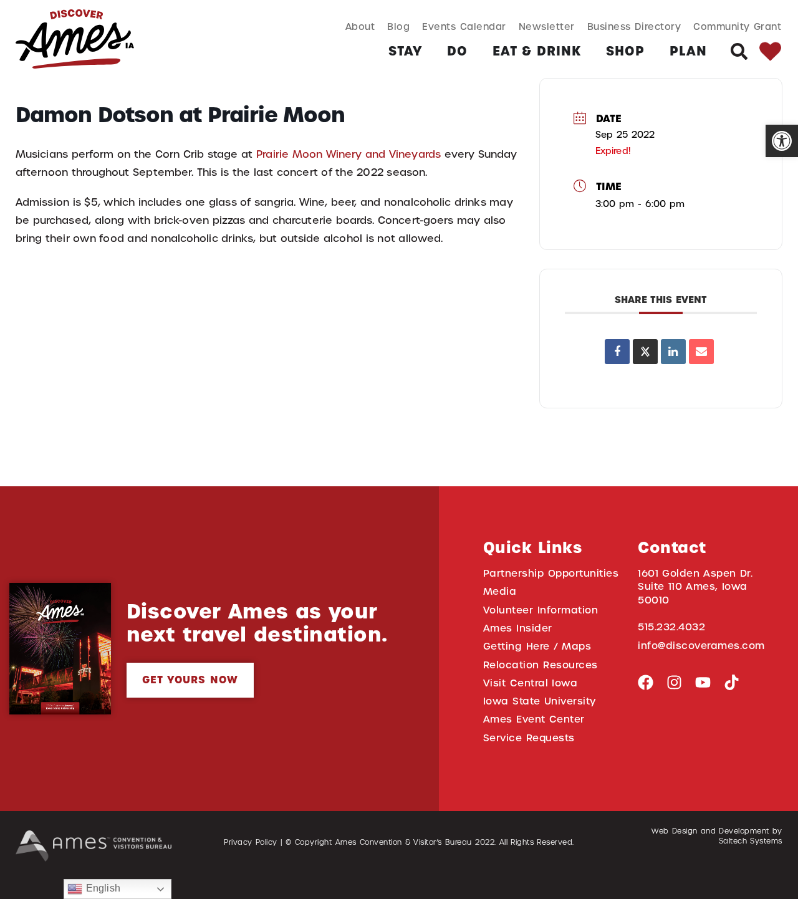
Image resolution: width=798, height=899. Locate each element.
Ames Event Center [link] (534, 719)
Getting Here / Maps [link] (537, 646)
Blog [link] (398, 26)
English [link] (101, 888)
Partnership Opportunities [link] (550, 573)
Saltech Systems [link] (750, 841)
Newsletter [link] (547, 26)
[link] (782, 141)
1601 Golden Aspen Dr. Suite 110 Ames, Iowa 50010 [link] (695, 587)
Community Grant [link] (737, 26)
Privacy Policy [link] (250, 842)
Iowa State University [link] (539, 701)
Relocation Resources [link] (540, 664)
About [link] (360, 26)
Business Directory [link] (634, 26)
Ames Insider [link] (517, 628)
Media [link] (500, 591)
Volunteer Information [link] (540, 610)
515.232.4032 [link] (671, 626)
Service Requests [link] (529, 737)
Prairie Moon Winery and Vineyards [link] (348, 154)
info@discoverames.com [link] (701, 645)
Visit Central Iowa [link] (530, 683)
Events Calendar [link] (464, 26)
